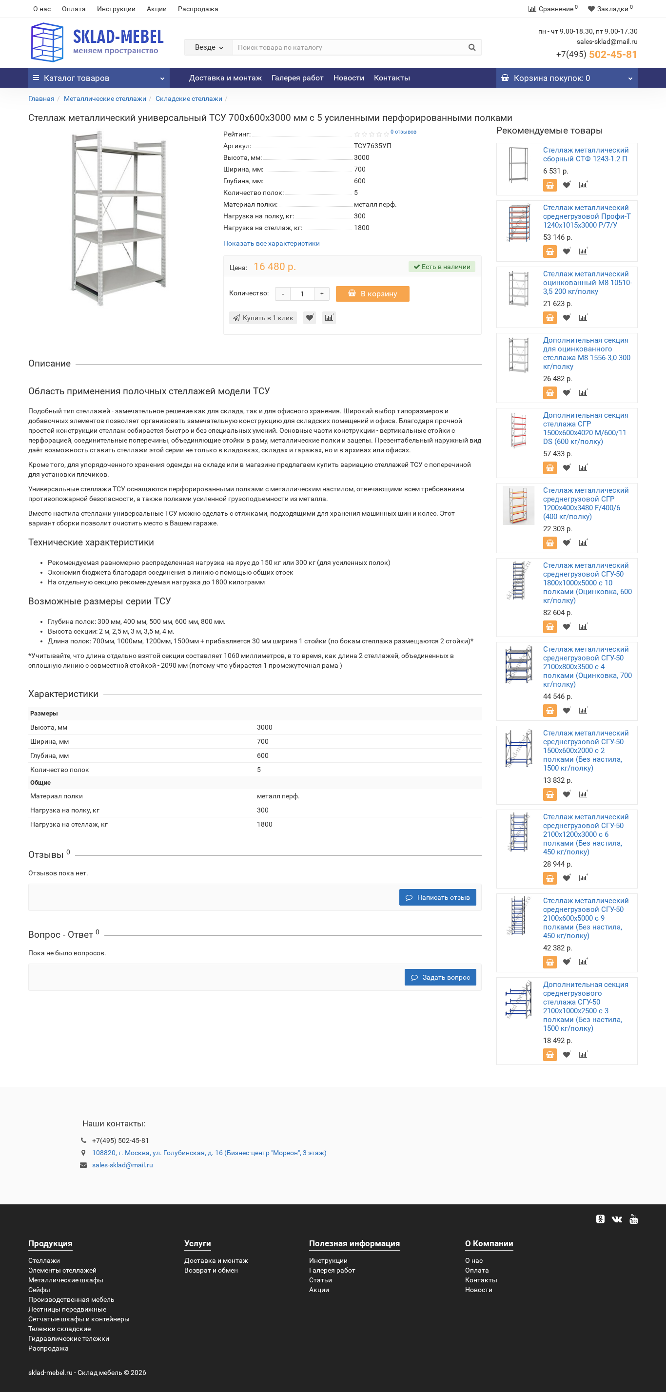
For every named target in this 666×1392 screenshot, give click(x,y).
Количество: (249, 293)
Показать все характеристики (271, 243)
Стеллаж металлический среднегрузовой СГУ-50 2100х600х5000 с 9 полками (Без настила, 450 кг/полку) (586, 918)
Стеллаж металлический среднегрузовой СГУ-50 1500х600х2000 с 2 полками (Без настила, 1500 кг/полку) (586, 751)
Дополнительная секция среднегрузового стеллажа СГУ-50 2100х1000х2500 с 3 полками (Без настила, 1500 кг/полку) (585, 1006)
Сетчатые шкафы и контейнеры (79, 1319)
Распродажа (198, 9)
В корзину (379, 293)
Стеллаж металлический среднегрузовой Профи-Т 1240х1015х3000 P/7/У (587, 216)
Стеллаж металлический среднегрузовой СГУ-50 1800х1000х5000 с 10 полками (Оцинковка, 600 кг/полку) (587, 583)
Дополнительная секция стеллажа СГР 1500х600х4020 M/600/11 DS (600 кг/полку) (585, 428)
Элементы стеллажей (62, 1270)
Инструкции (116, 9)
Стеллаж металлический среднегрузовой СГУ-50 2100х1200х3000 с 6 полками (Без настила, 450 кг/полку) (586, 834)
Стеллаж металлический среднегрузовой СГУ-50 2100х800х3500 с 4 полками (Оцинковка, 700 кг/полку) (587, 667)
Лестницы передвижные (67, 1309)
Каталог (77, 78)
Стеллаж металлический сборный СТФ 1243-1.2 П (586, 154)
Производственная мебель (71, 1299)
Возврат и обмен (211, 1270)
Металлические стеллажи (105, 98)
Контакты (392, 77)
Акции (157, 9)
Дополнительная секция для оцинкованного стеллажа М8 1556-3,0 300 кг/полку (586, 353)
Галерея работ (298, 77)
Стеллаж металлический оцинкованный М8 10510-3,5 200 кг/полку (587, 283)
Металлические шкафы (65, 1280)
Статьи (320, 1280)
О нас (42, 9)
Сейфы (39, 1290)
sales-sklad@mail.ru (122, 1165)
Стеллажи (44, 1260)
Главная (41, 98)
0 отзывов (403, 132)
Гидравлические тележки (68, 1338)
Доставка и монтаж (225, 77)
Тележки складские (59, 1329)
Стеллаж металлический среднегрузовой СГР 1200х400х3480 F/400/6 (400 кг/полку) (586, 503)
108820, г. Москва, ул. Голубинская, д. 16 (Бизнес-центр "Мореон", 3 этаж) (209, 1153)
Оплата (74, 9)
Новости (348, 77)
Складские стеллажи (189, 98)
